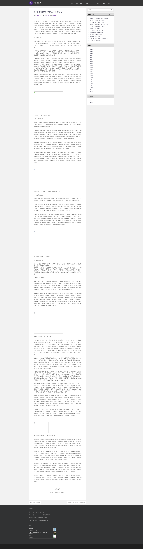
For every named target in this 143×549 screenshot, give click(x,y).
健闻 (77, 3)
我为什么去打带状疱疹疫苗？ (97, 20)
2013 (91, 75)
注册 (91, 100)
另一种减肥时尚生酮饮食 (96, 30)
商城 (104, 3)
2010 (91, 79)
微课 (98, 3)
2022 (91, 57)
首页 (72, 3)
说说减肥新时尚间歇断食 (96, 32)
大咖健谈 (54, 15)
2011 (91, 77)
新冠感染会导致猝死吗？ (96, 34)
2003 (91, 85)
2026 (91, 49)
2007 (91, 81)
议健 (81, 3)
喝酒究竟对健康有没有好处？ (97, 26)
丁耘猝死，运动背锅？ (96, 40)
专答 (92, 3)
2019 (91, 63)
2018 (91, 65)
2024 (91, 53)
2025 (91, 51)
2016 (91, 69)
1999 (91, 89)
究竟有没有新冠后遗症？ (96, 36)
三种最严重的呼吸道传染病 (97, 22)
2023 (91, 55)
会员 (109, 3)
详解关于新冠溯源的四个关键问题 (99, 24)
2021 (91, 59)
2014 (91, 73)
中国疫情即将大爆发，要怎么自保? (99, 38)
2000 (91, 87)
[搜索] (111, 9)
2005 (91, 83)
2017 (91, 67)
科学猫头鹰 (47, 15)
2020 (91, 61)
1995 (91, 91)
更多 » (110, 14)
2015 (91, 71)
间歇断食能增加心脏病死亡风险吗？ (99, 18)
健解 (87, 3)
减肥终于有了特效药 (95, 28)
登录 (91, 102)
